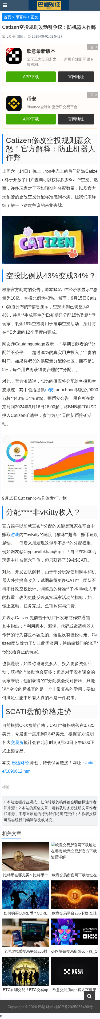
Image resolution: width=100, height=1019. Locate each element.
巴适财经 (20, 762)
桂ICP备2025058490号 (73, 1007)
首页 (7, 17)
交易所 (17, 742)
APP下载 (31, 76)
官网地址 (76, 76)
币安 (49, 390)
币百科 (21, 17)
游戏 (15, 534)
